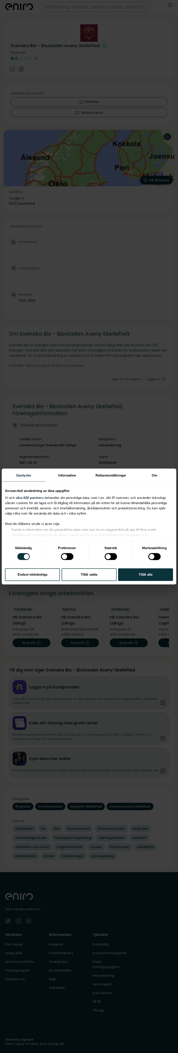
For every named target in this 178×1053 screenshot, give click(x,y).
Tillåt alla (145, 574)
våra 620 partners (30, 498)
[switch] (67, 556)
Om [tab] (154, 475)
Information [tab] (67, 475)
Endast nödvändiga (32, 574)
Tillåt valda (89, 574)
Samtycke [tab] (23, 475)
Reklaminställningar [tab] (111, 475)
